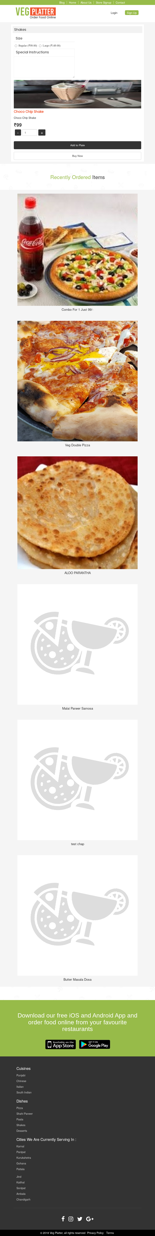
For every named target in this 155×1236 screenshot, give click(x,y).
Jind (18, 1176)
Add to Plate (77, 145)
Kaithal (20, 1182)
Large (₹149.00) (51, 45)
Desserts (21, 1131)
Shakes (20, 1125)
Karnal (20, 1146)
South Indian (24, 1092)
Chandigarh (23, 1199)
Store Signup (103, 2)
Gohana (21, 1163)
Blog (62, 2)
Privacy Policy (95, 1233)
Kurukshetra (23, 1157)
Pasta (19, 1119)
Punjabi (20, 1075)
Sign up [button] (132, 13)
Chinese (21, 1081)
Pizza (19, 1108)
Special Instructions (32, 52)
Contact (120, 2)
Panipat (21, 1152)
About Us (86, 2)
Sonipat (21, 1188)
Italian (20, 1087)
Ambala (21, 1194)
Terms (110, 1233)
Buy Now (77, 155)
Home (72, 2)
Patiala (20, 1169)
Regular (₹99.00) (28, 45)
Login (114, 13)
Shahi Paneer (24, 1113)
